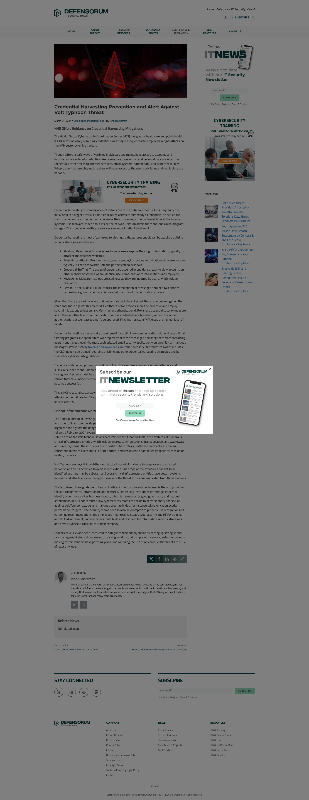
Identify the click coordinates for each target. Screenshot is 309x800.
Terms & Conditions (145, 420)
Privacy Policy (126, 420)
